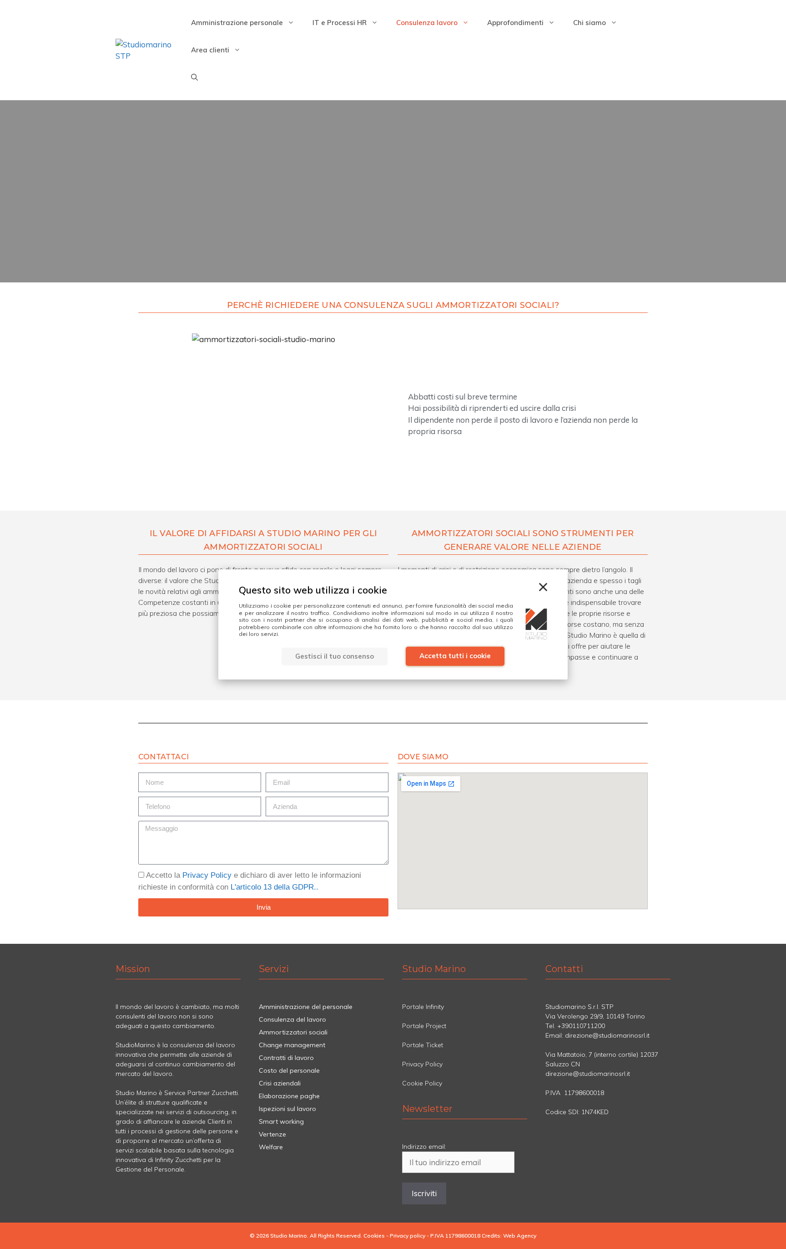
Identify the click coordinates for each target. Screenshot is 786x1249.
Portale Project (424, 1026)
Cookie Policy (422, 1083)
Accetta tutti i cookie (455, 655)
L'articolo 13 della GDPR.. (274, 887)
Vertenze (272, 1134)
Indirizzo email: (424, 1146)
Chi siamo (589, 22)
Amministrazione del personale (306, 1007)
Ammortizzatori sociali (293, 1032)
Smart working (281, 1121)
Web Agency (519, 1235)
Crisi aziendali (280, 1083)
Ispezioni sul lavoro (287, 1109)
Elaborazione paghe (289, 1096)
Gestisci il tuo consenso (334, 656)
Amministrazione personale (237, 22)
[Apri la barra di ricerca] (194, 77)
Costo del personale (289, 1070)
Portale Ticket (422, 1045)
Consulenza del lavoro (292, 1019)
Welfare (271, 1147)
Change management (292, 1045)
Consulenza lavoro (427, 22)
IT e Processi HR (339, 22)
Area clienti (210, 50)
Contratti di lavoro (286, 1058)
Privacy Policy (207, 875)
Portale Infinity (423, 1007)
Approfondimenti (515, 22)
